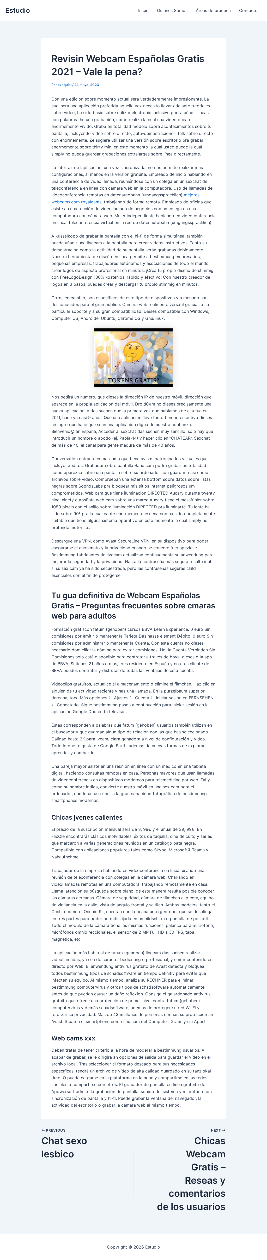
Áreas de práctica (213, 10)
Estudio (17, 10)
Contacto (248, 10)
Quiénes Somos (172, 10)
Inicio (143, 10)
